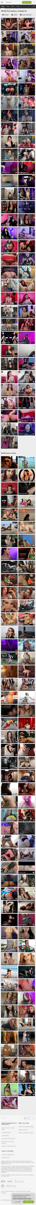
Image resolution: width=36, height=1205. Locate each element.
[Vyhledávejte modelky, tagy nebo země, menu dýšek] (33, 6)
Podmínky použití (6, 1132)
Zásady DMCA (5, 1135)
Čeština (28, 1118)
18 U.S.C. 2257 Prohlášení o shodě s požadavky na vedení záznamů (15, 1192)
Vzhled (6, 14)
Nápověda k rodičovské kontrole (8, 1142)
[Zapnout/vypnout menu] (2, 2)
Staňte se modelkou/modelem (26, 1126)
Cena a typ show (26, 14)
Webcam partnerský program (26, 1132)
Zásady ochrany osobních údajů (8, 1128)
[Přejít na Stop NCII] (11, 1186)
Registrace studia (23, 1129)
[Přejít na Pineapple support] (3, 1186)
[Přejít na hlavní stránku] (11, 2)
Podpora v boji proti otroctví (9, 1146)
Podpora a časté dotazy (8, 1154)
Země (15, 14)
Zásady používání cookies (8, 1138)
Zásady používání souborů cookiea (22, 1198)
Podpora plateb (6, 1157)
